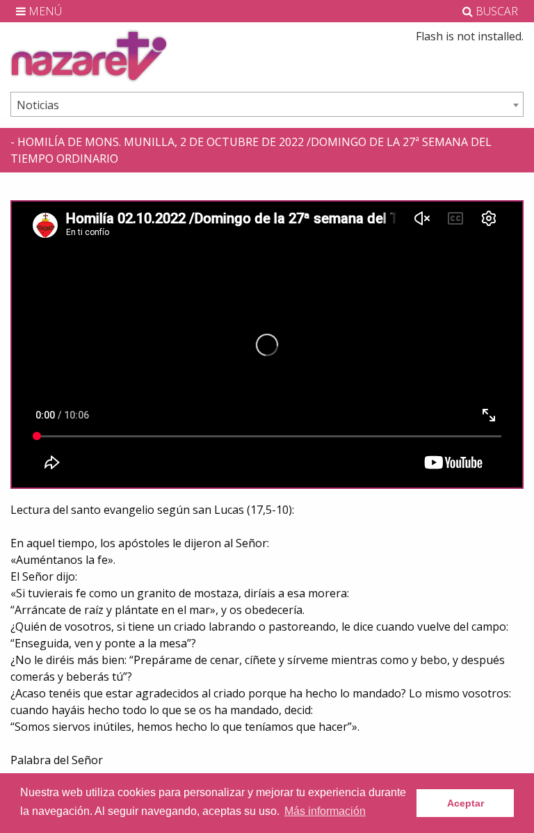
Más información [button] (325, 811)
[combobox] (267, 104)
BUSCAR (495, 11)
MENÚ (44, 11)
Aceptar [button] (465, 803)
